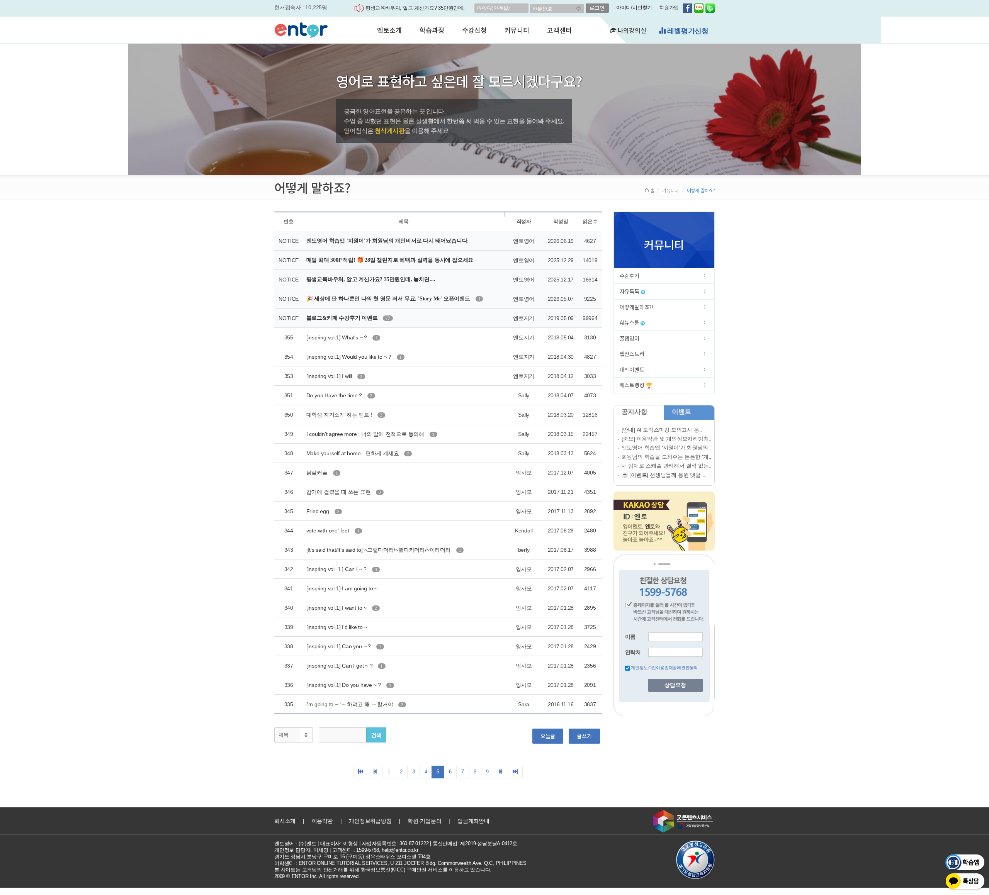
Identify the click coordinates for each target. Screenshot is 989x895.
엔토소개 (389, 30)
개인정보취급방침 (370, 821)
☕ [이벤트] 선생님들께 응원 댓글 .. (663, 475)
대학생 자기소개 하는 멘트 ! (340, 415)
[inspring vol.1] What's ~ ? (337, 337)
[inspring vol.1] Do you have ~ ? (344, 685)
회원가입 (669, 7)
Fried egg (318, 511)
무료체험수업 (687, 31)
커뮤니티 (517, 30)
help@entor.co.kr (400, 850)
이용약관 (322, 821)
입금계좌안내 (473, 821)
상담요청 (675, 685)
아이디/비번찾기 (634, 7)
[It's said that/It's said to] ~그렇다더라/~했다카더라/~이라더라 (379, 550)
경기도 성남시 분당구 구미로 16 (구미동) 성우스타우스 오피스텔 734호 (352, 856)
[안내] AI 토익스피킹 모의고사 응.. (662, 430)
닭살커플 (317, 473)
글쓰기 (584, 736)
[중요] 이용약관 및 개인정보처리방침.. (667, 439)
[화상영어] (301, 29)
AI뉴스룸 (630, 322)
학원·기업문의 (425, 821)
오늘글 (547, 736)
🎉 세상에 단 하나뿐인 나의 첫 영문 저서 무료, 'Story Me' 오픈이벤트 (389, 299)
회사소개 (285, 821)
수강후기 (629, 276)
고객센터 (559, 30)
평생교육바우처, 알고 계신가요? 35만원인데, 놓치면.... (370, 279)
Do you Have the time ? (335, 395)
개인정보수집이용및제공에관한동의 (664, 667)
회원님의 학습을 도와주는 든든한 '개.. (667, 457)
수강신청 (474, 30)
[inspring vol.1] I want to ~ (337, 608)
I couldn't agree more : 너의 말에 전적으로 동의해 (366, 434)
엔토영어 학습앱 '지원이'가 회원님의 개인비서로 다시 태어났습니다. (387, 241)
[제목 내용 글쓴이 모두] (293, 734)
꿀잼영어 (629, 338)
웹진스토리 (632, 354)
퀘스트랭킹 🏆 (636, 385)
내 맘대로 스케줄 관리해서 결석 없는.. (667, 466)
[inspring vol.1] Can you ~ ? (339, 646)
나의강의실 (631, 30)
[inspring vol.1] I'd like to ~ (336, 627)
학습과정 (432, 30)
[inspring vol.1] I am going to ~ (342, 588)
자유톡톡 (630, 291)
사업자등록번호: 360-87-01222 (395, 843)
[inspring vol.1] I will (329, 376)
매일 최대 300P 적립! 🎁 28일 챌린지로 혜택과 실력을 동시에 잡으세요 (390, 260)
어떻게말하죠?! (637, 307)
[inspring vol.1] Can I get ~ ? (340, 666)
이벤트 (681, 411)
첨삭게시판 (389, 130)
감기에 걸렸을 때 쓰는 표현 (339, 492)
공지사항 (634, 411)
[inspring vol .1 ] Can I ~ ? (337, 569)
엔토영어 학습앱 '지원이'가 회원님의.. (666, 447)
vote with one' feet (328, 530)
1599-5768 (367, 850)
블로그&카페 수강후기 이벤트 (342, 318)
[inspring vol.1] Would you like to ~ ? (349, 357)
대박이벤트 (632, 369)
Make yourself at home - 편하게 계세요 (353, 453)
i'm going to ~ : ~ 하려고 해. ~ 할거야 (350, 704)
